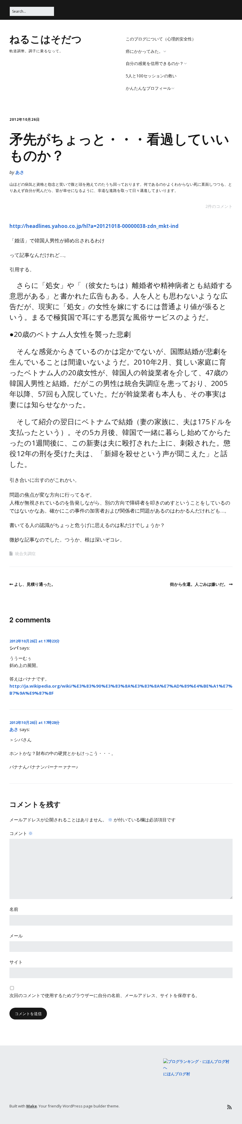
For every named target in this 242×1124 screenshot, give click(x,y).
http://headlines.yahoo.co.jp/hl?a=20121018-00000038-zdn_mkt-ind (94, 226)
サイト (16, 962)
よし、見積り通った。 (34, 584)
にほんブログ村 (176, 1073)
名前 (13, 909)
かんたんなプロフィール (148, 88)
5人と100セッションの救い (151, 76)
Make (31, 1106)
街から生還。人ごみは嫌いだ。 (199, 584)
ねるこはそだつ (45, 39)
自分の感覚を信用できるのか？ (155, 63)
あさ (19, 172)
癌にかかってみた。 (144, 51)
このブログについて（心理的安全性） (161, 39)
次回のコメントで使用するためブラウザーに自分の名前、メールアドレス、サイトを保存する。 (104, 995)
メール (16, 936)
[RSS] (229, 1107)
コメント (21, 833)
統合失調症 (25, 553)
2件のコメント (219, 206)
